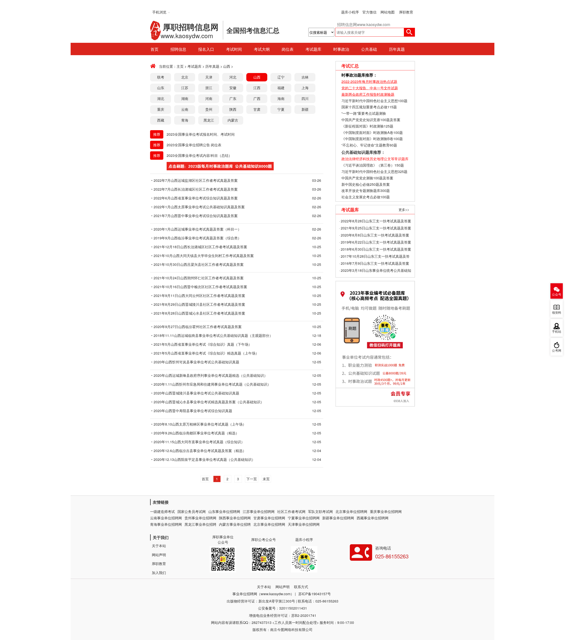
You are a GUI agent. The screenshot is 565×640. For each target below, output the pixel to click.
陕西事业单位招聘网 (235, 517)
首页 (154, 49)
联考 (160, 77)
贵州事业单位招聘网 (200, 517)
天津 (208, 77)
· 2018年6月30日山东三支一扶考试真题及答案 (375, 249)
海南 (280, 98)
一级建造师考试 (162, 511)
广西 (256, 98)
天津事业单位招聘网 (304, 524)
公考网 (556, 350)
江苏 (184, 87)
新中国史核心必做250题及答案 (365, 184)
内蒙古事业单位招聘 (235, 524)
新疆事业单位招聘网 (338, 517)
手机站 (556, 331)
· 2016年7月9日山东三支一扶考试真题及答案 (374, 263)
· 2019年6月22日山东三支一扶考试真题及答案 (375, 242)
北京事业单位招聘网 (351, 511)
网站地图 (387, 12)
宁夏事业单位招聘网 (304, 517)
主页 (180, 66)
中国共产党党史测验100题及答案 (367, 177)
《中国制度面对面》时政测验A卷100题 (372, 132)
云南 (184, 109)
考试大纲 (262, 49)
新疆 (305, 109)
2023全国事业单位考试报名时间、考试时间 (201, 134)
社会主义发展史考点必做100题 (365, 196)
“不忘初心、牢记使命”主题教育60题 (369, 145)
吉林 (305, 77)
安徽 (232, 87)
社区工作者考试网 (291, 511)
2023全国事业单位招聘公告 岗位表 (194, 144)
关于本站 (159, 545)
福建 (280, 87)
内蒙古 (233, 120)
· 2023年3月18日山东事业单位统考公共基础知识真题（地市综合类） (375, 271)
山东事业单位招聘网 (224, 511)
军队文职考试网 (320, 511)
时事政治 (341, 49)
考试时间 (234, 49)
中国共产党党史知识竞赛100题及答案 (370, 119)
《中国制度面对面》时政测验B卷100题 (372, 138)
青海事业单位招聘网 (166, 524)
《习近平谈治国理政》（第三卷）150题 (372, 165)
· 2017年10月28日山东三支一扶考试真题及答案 (374, 257)
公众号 (556, 294)
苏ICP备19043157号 (314, 593)
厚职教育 (406, 12)
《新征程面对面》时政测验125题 (367, 126)
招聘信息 (178, 49)
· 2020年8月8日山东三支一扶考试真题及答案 (374, 235)
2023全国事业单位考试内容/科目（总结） (199, 155)
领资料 (556, 312)
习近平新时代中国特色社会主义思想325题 (374, 171)
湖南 (184, 98)
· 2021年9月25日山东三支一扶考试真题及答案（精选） (375, 228)
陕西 (232, 109)
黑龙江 (208, 120)
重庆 (160, 109)
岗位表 (288, 49)
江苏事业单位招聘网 (259, 511)
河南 (208, 98)
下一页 (251, 478)
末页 (266, 478)
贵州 (208, 109)
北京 (184, 77)
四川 (305, 98)
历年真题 (397, 49)
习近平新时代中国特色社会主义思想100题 (374, 100)
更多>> (404, 209)
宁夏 (280, 109)
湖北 (160, 98)
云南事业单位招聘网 (166, 517)
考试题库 (313, 49)
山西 (226, 66)
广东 (232, 98)
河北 (232, 77)
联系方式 (301, 586)
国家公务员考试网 (191, 511)
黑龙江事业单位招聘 (200, 524)
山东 (160, 87)
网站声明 (159, 554)
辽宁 (280, 77)
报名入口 (206, 49)
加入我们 (159, 572)
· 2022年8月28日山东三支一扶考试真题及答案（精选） (375, 221)
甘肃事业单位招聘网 (269, 517)
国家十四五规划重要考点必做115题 (369, 106)
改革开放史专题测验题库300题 (365, 190)
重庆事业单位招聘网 (386, 511)
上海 (305, 87)
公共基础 (369, 49)
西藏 (160, 120)
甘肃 (256, 109)
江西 (256, 87)
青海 (184, 120)
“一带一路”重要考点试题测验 (363, 113)
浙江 (208, 87)
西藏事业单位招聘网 (372, 517)
